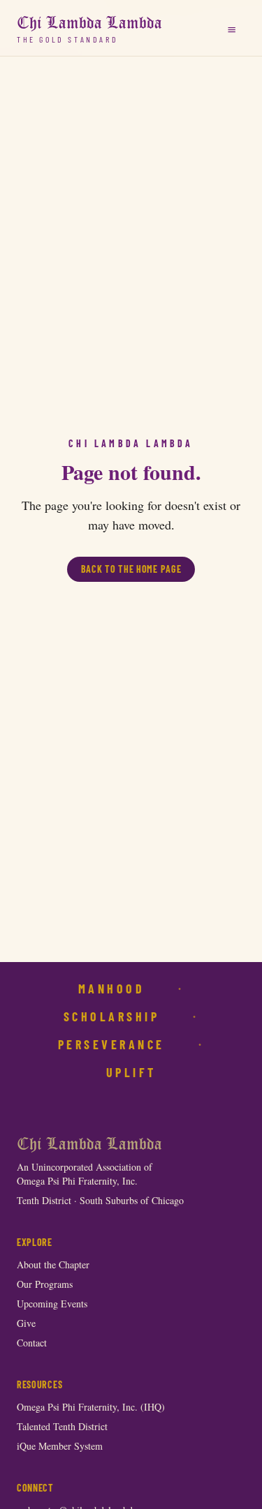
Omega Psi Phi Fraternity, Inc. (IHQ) (91, 1406)
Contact (32, 1342)
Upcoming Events (52, 1303)
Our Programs (45, 1284)
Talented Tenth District (62, 1426)
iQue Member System (60, 1445)
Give (26, 1323)
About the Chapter (53, 1264)
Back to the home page (131, 569)
